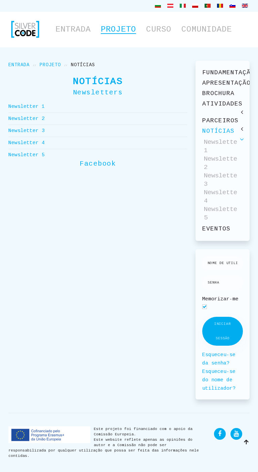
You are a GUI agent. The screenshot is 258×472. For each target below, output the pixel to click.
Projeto (118, 29)
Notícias (218, 131)
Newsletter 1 (26, 107)
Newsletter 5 (26, 155)
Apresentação (222, 83)
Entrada (73, 29)
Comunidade (206, 29)
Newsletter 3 (26, 131)
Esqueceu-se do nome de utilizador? (218, 380)
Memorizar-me (220, 299)
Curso (158, 29)
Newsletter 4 (26, 143)
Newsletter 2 (26, 119)
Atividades (222, 103)
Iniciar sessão (222, 331)
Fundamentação (222, 72)
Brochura (218, 93)
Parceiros (220, 120)
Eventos (216, 228)
